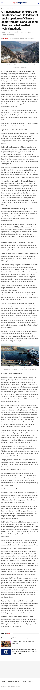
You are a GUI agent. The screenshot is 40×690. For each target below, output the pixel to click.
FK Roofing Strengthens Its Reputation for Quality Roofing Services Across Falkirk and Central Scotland (24, 651)
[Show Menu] (2, 3)
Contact (3, 684)
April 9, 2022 (15, 38)
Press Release (9, 8)
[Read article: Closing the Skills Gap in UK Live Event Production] (6, 644)
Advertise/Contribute (13, 681)
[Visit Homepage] (20, 3)
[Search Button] (38, 3)
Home (2, 8)
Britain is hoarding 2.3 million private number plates (16, 638)
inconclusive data (22, 250)
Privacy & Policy (27, 681)
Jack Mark (6, 38)
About (3, 681)
